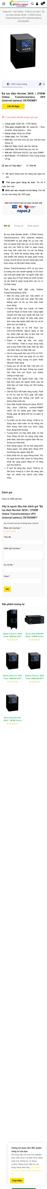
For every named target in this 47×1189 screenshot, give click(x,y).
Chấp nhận (17, 1180)
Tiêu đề (7, 537)
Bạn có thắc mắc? (13, 166)
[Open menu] (4, 4)
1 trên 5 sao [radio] (5, 531)
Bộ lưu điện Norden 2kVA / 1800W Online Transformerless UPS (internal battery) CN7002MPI (12, 719)
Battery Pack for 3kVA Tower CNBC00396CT (34, 677)
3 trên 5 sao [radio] (10, 531)
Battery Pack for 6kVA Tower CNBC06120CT (12, 635)
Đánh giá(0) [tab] (33, 226)
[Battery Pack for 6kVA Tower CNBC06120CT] (12, 619)
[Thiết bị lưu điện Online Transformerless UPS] (23, 52)
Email (7, 576)
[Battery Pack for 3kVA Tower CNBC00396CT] (34, 661)
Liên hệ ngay (13, 106)
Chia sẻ (32, 166)
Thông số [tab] (18, 226)
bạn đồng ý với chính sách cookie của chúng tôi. (26, 1170)
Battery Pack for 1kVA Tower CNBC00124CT (12, 677)
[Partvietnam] (19, 3)
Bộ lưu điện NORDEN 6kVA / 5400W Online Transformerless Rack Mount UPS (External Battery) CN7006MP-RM (34, 635)
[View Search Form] (32, 3)
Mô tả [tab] (7, 226)
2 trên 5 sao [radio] (7, 531)
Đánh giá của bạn (12, 548)
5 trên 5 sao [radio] (15, 531)
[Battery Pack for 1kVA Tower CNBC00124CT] (12, 661)
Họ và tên (9, 565)
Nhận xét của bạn (12, 528)
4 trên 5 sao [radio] (13, 531)
